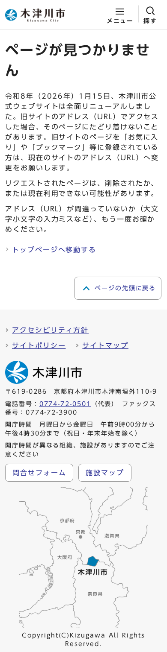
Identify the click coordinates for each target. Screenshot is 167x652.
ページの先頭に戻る (125, 288)
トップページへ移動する (54, 249)
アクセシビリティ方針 (50, 330)
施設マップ (105, 472)
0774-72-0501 (65, 404)
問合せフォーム (39, 472)
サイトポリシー (39, 345)
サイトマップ (105, 345)
